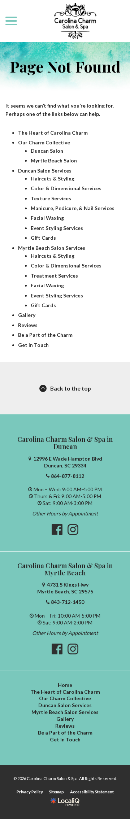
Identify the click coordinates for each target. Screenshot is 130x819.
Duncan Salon (47, 151)
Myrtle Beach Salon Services (51, 248)
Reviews (28, 325)
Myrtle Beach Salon (54, 160)
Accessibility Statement (92, 791)
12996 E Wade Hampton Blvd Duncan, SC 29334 (67, 462)
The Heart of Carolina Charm (53, 133)
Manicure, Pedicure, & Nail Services (72, 208)
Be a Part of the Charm (45, 335)
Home (65, 685)
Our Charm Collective (44, 142)
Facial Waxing (47, 218)
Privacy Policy (30, 791)
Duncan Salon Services (45, 170)
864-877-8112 (67, 476)
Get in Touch (33, 345)
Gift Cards (43, 238)
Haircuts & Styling (52, 178)
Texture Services (51, 198)
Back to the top (70, 388)
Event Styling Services (57, 228)
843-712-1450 (67, 602)
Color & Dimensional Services (66, 188)
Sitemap (56, 791)
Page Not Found (65, 66)
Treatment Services (54, 276)
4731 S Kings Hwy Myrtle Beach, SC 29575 (65, 587)
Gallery (26, 315)
